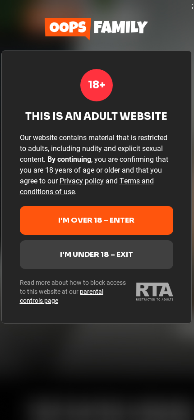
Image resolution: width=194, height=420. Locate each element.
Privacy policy (82, 180)
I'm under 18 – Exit (96, 254)
